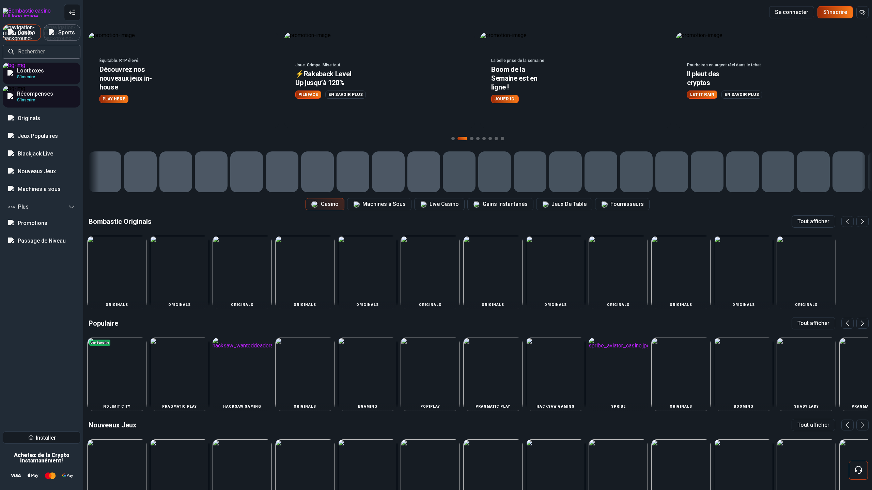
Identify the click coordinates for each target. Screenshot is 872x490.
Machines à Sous (384, 204)
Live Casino (444, 204)
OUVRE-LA (701, 94)
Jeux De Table (569, 204)
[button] (184, 80)
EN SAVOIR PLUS (150, 94)
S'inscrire (835, 12)
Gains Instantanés (505, 204)
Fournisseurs (627, 204)
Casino (330, 204)
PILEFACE (112, 94)
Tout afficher (813, 221)
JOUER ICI (309, 99)
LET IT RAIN (506, 94)
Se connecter (791, 12)
